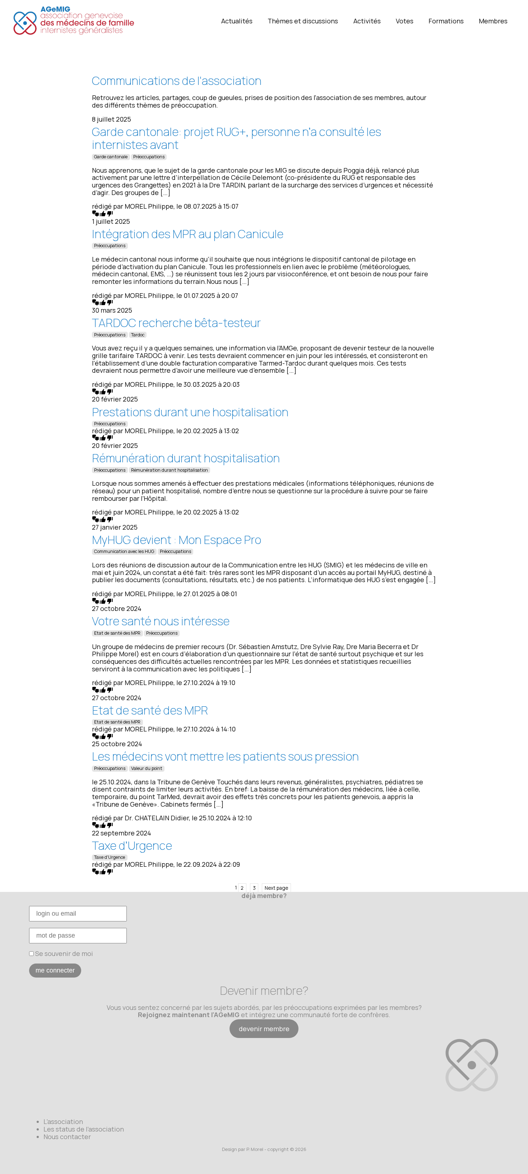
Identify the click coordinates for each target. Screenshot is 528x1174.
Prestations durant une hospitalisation (190, 412)
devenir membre (264, 1028)
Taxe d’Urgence (132, 845)
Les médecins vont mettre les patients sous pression (225, 756)
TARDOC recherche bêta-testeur (176, 323)
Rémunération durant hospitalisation (186, 458)
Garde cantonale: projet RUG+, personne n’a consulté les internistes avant (236, 138)
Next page (276, 887)
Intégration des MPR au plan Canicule (187, 234)
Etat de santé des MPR (117, 633)
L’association (63, 1121)
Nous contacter (67, 1136)
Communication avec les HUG (124, 551)
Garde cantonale (111, 157)
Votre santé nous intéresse (161, 621)
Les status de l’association (83, 1129)
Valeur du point (146, 768)
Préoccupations (149, 157)
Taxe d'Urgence (109, 857)
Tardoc (137, 335)
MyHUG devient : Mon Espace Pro (176, 540)
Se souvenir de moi (63, 953)
